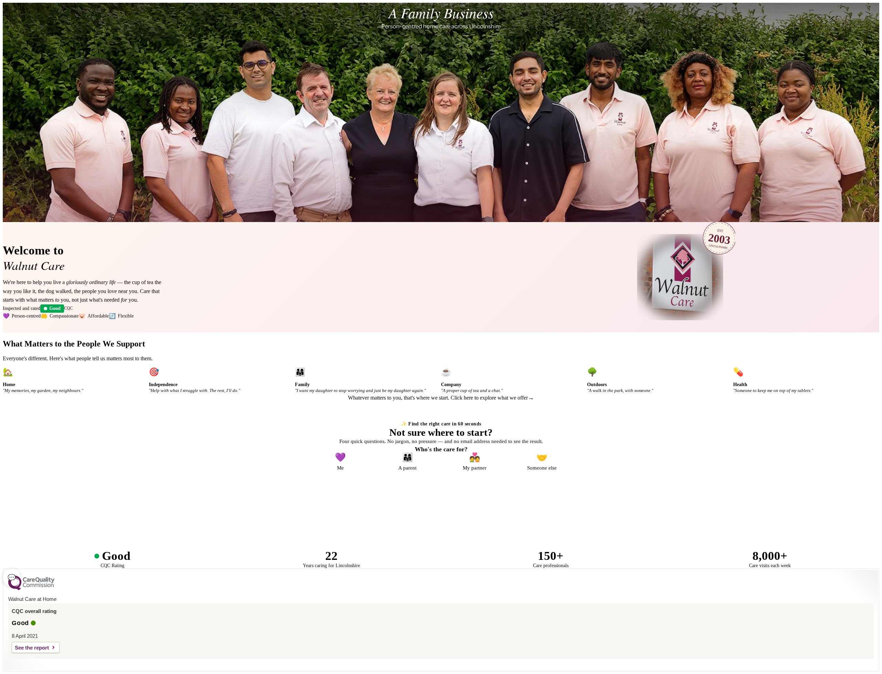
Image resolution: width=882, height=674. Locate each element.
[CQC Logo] (31, 588)
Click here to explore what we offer (489, 398)
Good (55, 308)
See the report (32, 648)
